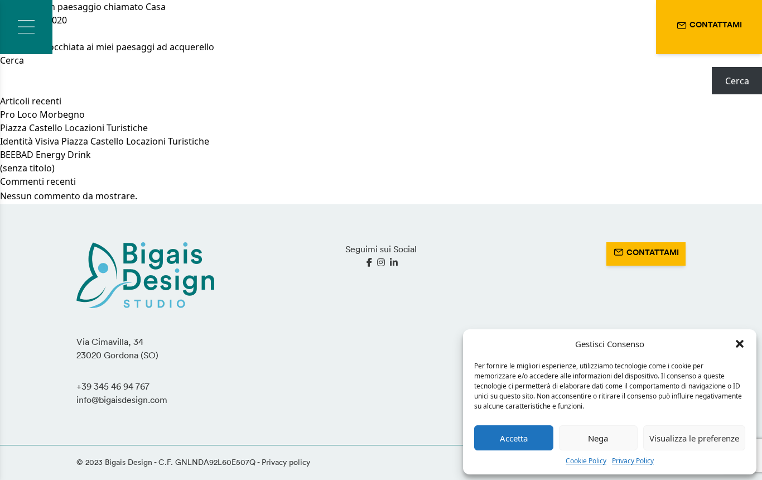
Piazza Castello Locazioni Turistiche (74, 128)
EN (637, 26)
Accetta (514, 438)
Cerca (12, 60)
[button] (739, 343)
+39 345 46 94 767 (112, 386)
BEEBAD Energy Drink (45, 154)
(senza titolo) (27, 168)
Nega (598, 438)
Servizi (93, 27)
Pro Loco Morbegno (42, 114)
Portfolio (153, 27)
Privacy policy (286, 462)
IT (613, 26)
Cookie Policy (586, 460)
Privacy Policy (633, 460)
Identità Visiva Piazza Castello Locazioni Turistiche (104, 141)
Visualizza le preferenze (694, 438)
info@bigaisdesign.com (121, 399)
